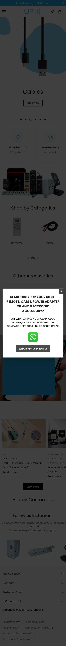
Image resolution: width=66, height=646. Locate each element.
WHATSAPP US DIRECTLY (33, 348)
